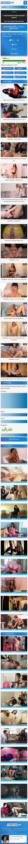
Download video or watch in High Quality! (14, 27)
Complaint (15, 53)
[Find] (25, 7)
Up (7, 3)
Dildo (21, 68)
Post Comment (14, 439)
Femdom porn (8, 68)
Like (13, 40)
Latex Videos (8, 72)
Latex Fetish (21, 72)
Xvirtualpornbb (8, 77)
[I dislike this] (18, 40)
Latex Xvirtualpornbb (22, 77)
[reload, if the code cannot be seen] (7, 432)
